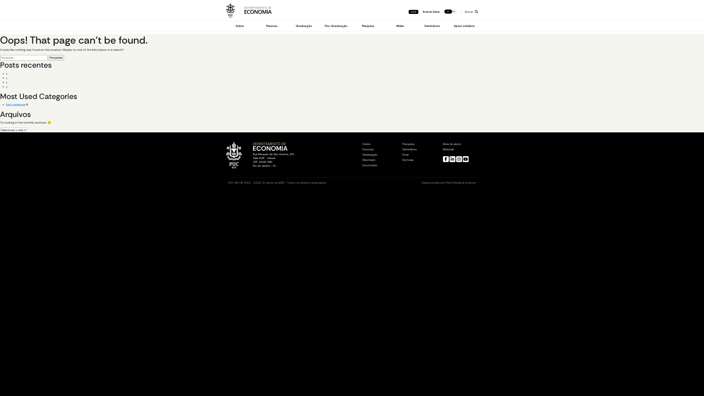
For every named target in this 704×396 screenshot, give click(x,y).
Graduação (304, 26)
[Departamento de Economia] (258, 10)
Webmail (448, 149)
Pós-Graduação (336, 26)
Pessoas (271, 26)
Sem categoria (15, 105)
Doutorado (369, 165)
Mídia (400, 26)
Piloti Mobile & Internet (461, 183)
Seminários (432, 26)
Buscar (469, 11)
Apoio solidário (464, 26)
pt (448, 11)
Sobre (240, 26)
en (453, 11)
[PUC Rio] (230, 10)
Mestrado (368, 160)
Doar (413, 11)
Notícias (408, 160)
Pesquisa (368, 26)
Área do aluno (452, 144)
